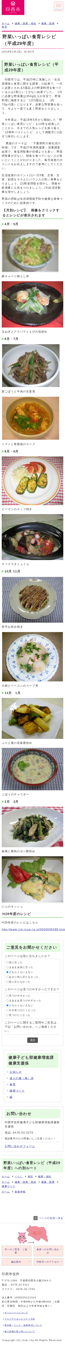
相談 (30, 1176)
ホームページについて (16, 1313)
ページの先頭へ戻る (51, 1218)
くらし (19, 1176)
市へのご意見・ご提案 (16, 1251)
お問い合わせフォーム (20, 1146)
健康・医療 (48, 23)
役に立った (16, 962)
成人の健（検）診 (22, 1078)
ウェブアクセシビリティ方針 (20, 1319)
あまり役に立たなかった (24, 977)
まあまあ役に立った (21, 967)
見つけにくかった (20, 1015)
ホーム (6, 23)
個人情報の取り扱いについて (20, 1331)
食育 (4, 27)
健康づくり (17, 1090)
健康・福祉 (44, 1176)
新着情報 (20, 1192)
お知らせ (16, 1072)
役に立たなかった (20, 982)
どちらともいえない (21, 972)
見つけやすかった (20, 995)
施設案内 (16, 1262)
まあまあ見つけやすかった (25, 1000)
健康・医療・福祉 (25, 23)
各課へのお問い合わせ (48, 1251)
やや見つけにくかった (22, 1010)
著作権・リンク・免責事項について (23, 1325)
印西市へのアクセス (48, 1262)
